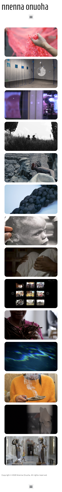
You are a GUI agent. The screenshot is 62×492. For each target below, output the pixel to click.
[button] (31, 16)
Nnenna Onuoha (25, 6)
